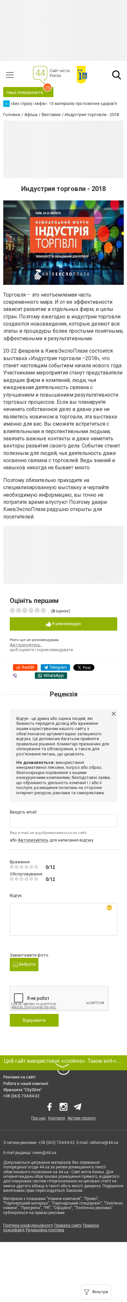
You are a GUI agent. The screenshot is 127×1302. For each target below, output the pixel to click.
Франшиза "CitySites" (22, 1090)
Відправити (34, 1020)
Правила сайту (68, 1225)
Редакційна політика (45, 1230)
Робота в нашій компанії (25, 1083)
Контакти (56, 1118)
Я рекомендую (66, 623)
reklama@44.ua (104, 1142)
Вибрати (26, 964)
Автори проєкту (81, 1118)
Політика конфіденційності (28, 1225)
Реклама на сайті (19, 1077)
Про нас (38, 1118)
